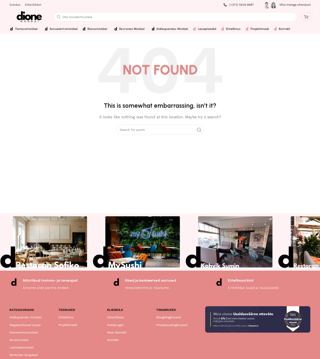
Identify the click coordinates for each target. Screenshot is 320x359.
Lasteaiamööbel (21, 347)
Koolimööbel (18, 340)
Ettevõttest (115, 317)
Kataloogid (115, 325)
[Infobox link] (238, 5)
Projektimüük (67, 325)
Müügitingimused (168, 317)
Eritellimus (66, 317)
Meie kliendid (116, 332)
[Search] (199, 130)
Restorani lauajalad (23, 355)
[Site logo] (29, 17)
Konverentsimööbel (23, 332)
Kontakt (113, 340)
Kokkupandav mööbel (25, 317)
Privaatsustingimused (171, 325)
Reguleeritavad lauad (24, 325)
